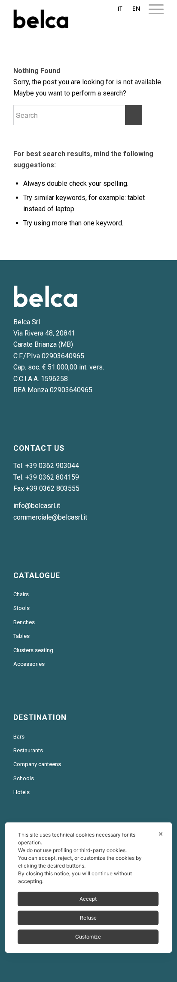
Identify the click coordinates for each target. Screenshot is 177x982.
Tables (21, 636)
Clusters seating (33, 650)
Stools (21, 608)
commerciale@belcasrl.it (50, 517)
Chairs (21, 594)
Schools (23, 778)
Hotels (21, 792)
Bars (18, 736)
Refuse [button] (88, 917)
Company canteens (37, 764)
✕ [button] (160, 833)
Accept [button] (88, 899)
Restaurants (28, 750)
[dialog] (88, 887)
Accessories (29, 664)
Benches (24, 622)
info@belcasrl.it (36, 506)
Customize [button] (88, 936)
